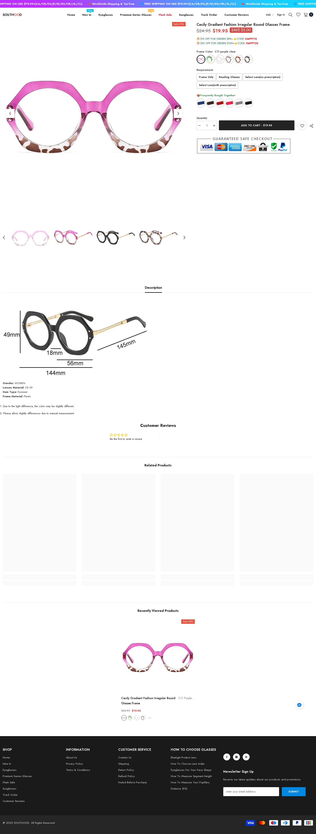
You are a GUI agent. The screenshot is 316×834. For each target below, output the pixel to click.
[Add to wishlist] (302, 125)
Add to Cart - (257, 125)
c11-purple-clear (124, 718)
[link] (39, 576)
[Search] (290, 14)
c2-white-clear (137, 718)
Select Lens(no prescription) (262, 77)
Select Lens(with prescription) (217, 85)
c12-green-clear (130, 718)
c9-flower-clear (143, 718)
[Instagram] (236, 756)
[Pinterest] (246, 756)
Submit (294, 792)
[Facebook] (226, 756)
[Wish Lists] (298, 15)
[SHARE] (310, 125)
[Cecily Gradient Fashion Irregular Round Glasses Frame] (158, 656)
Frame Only (206, 77)
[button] (10, 113)
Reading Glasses (229, 77)
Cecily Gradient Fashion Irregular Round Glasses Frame (158, 700)
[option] (94, 113)
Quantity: (202, 118)
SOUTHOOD (21, 823)
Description (153, 287)
